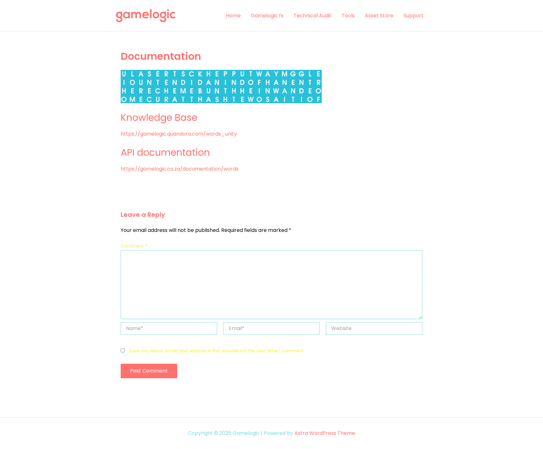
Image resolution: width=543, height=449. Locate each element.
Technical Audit (312, 15)
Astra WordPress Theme (324, 433)
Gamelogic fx (267, 15)
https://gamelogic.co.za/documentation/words (180, 168)
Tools (348, 15)
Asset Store (379, 15)
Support (413, 15)
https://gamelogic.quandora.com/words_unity (179, 134)
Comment (134, 246)
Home (233, 15)
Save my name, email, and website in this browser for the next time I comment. (217, 351)
